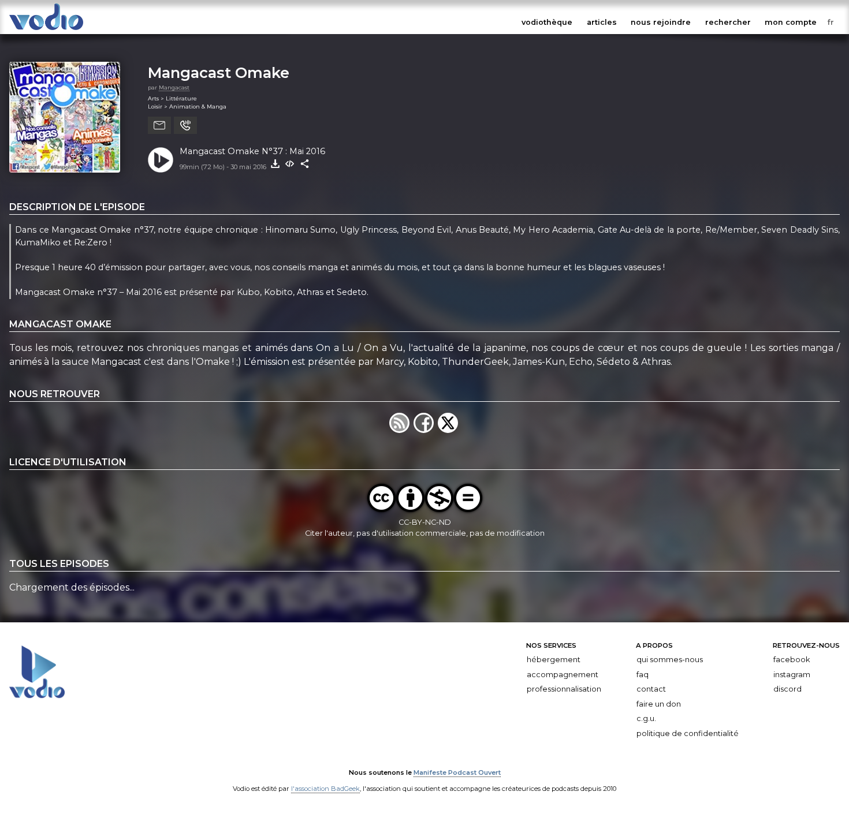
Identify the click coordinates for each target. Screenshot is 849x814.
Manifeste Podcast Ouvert (457, 772)
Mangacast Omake (218, 72)
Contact (651, 689)
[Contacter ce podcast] (159, 125)
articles (602, 22)
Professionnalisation (564, 689)
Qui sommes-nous (669, 659)
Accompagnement (562, 674)
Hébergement (553, 659)
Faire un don (658, 704)
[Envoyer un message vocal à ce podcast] (185, 125)
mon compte (791, 22)
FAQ (642, 674)
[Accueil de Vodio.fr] (46, 30)
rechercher (728, 22)
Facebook (791, 659)
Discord (787, 689)
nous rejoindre (661, 22)
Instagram (791, 674)
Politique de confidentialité (687, 733)
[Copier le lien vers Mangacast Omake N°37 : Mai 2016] (305, 164)
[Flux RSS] (401, 429)
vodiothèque (547, 22)
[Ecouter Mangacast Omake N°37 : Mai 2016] (160, 160)
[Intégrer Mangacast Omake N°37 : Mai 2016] (290, 164)
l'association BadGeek (325, 789)
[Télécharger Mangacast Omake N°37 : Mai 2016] (275, 164)
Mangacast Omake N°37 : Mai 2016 (252, 151)
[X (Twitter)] (449, 429)
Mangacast (174, 87)
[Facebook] (426, 429)
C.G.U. (646, 718)
